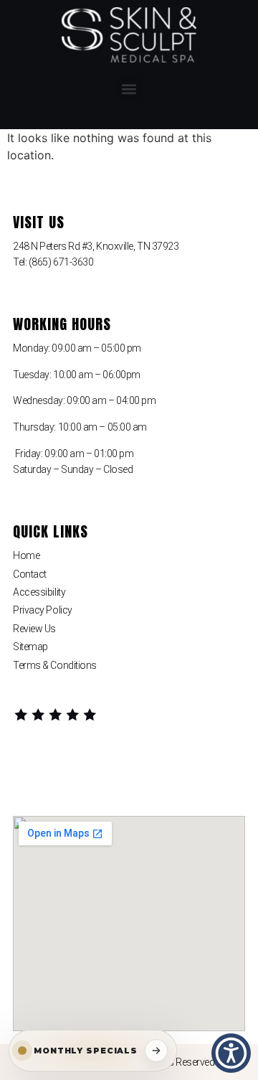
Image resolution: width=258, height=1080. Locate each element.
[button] (129, 88)
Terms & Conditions (55, 665)
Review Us (34, 628)
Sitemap (30, 646)
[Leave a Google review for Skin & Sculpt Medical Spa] (56, 715)
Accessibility (39, 592)
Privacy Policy (42, 610)
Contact (30, 574)
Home (26, 555)
